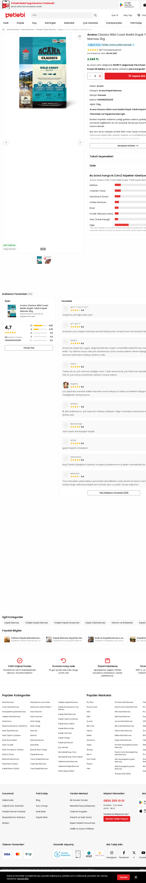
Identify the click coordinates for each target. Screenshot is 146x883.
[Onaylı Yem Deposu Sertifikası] (78, 854)
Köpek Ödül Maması (95, 622)
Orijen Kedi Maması (123, 740)
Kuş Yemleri (63, 747)
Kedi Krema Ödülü (10, 764)
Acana (92, 35)
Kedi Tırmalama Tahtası (13, 749)
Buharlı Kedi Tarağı (38, 749)
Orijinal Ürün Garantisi (13, 805)
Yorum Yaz (29, 347)
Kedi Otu (33, 730)
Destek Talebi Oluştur (117, 818)
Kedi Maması (8, 702)
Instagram (112, 857)
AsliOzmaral (75, 457)
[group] (22, 639)
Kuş (34, 23)
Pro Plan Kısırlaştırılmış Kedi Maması (126, 746)
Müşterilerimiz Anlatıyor (13, 817)
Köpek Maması (12, 622)
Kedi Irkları (41, 811)
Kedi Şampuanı (37, 740)
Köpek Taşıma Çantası (68, 719)
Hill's (88, 711)
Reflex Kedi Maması (123, 735)
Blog (38, 800)
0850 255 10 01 (114, 801)
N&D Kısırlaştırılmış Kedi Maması (124, 767)
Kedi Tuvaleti (7, 745)
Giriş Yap (127, 15)
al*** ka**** (75, 324)
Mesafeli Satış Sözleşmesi (82, 805)
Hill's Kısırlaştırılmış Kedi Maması (125, 760)
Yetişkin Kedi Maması (11, 716)
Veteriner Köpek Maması (68, 766)
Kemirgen (50, 23)
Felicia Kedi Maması (123, 730)
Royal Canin (92, 707)
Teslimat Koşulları (78, 811)
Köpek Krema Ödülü (10, 768)
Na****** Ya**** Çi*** (79, 307)
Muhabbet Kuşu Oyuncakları (70, 757)
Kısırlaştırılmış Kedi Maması (14, 711)
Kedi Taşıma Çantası (11, 735)
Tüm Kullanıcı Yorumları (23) (113, 492)
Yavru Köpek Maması (39, 759)
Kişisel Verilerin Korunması (82, 823)
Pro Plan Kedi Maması (124, 702)
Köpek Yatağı (64, 738)
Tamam (123, 877)
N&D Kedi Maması (122, 716)
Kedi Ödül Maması (10, 730)
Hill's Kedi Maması (122, 711)
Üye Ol (115, 15)
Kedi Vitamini (36, 711)
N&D (88, 716)
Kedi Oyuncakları (9, 740)
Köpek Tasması (65, 733)
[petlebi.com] (3, 29)
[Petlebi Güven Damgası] (62, 854)
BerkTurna (74, 473)
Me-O (89, 754)
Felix (88, 768)
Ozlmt (73, 364)
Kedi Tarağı (35, 726)
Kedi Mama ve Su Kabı (40, 702)
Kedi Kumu (7, 721)
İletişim (5, 823)
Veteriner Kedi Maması (68, 761)
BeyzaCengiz (76, 424)
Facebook (124, 857)
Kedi (5, 23)
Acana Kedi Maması (124, 721)
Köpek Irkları (42, 817)
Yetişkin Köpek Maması (36, 622)
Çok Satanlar (90, 23)
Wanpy (90, 749)
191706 (73, 440)
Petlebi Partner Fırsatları (14, 811)
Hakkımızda (7, 800)
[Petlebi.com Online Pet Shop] (15, 15)
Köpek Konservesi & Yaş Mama (68, 708)
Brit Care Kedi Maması (124, 726)
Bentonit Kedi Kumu (10, 759)
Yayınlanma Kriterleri (13, 340)
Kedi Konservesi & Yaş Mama (14, 726)
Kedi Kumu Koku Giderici (40, 707)
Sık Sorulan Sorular (79, 800)
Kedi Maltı (34, 745)
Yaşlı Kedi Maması (38, 764)
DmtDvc (74, 404)
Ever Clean (91, 759)
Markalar (69, 23)
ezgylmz (74, 384)
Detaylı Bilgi (23, 878)
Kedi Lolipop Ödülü (66, 771)
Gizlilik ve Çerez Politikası (82, 828)
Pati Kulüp (136, 23)
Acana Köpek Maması (110, 90)
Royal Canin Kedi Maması (126, 707)
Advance (91, 740)
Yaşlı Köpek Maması (39, 768)
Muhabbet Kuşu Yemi (67, 752)
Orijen (89, 745)
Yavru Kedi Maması (10, 707)
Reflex (89, 735)
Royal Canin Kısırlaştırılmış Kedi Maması (126, 753)
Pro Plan (90, 702)
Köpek (20, 23)
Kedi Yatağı (35, 721)
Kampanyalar (114, 23)
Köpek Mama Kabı (66, 728)
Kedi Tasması (36, 716)
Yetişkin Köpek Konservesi (66, 622)
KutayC (73, 340)
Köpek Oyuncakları (66, 723)
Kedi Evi (33, 735)
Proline (89, 764)
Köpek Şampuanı (65, 742)
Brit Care (90, 726)
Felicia (89, 730)
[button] (80, 142)
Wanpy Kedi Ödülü (123, 773)
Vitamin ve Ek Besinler (122, 622)
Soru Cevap (42, 805)
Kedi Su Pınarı (8, 754)
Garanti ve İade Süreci (81, 817)
